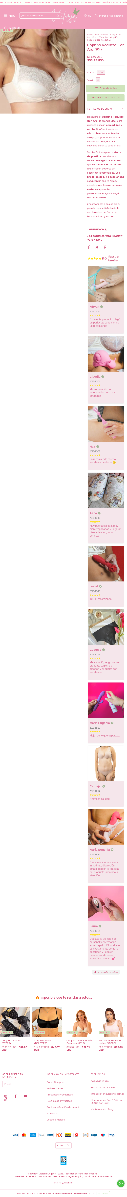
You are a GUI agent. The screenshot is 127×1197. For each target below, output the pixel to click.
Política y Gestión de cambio (63, 1107)
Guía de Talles (55, 1088)
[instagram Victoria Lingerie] (6, 1095)
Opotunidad (101, 34)
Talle (90, 80)
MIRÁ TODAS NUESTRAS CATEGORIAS (21, 2)
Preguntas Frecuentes (60, 1094)
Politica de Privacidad (59, 1100)
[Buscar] (58, 15)
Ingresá (103, 15)
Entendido (103, 1193)
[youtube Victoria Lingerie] (25, 1095)
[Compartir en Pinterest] (105, 247)
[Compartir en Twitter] (97, 247)
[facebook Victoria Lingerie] (16, 1095)
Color (91, 72)
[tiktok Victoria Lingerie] (5, 1099)
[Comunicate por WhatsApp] (121, 1183)
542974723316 (100, 1081)
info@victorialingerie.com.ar (107, 1093)
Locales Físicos (56, 1119)
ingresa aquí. (74, 1176)
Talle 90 (103, 37)
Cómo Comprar (55, 1082)
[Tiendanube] (63, 1183)
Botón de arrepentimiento (98, 1176)
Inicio (90, 34)
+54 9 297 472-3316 (103, 1087)
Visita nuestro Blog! (102, 1109)
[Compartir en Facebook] (89, 247)
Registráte (116, 15)
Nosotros (52, 1113)
